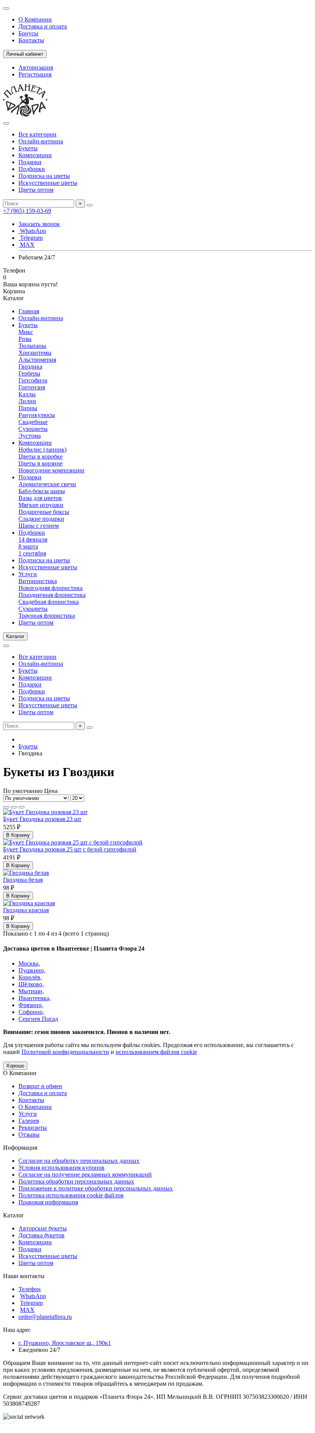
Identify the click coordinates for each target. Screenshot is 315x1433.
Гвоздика (30, 366)
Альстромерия (37, 359)
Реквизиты (32, 1127)
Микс (25, 332)
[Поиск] (89, 205)
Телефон (29, 1289)
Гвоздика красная (26, 910)
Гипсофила (32, 380)
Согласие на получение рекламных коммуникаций (85, 1174)
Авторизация (35, 67)
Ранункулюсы (36, 415)
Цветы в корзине (40, 463)
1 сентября (32, 553)
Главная (28, 311)
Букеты (28, 148)
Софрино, (31, 1012)
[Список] (14, 807)
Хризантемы (34, 352)
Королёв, (30, 977)
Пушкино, (31, 970)
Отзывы (29, 1134)
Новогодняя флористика (50, 588)
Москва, (29, 963)
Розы (25, 339)
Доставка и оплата (42, 26)
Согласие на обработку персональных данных (78, 1160)
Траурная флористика (46, 615)
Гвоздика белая (23, 879)
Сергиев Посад (38, 1019)
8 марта (28, 546)
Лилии (27, 401)
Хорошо (15, 1066)
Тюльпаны (32, 345)
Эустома (29, 435)
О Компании (35, 19)
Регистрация (34, 74)
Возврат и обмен (40, 1086)
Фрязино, (30, 1005)
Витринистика (37, 581)
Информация (20, 1147)
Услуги (27, 574)
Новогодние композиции (51, 470)
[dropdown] (6, 8)
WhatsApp (32, 231)
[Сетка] (6, 807)
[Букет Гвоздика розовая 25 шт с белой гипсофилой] (73, 842)
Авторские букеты (42, 1228)
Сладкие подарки (41, 518)
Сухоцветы (33, 429)
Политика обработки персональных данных (76, 1181)
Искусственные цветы (47, 183)
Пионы (27, 408)
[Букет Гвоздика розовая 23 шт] (45, 812)
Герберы (29, 373)
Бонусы (28, 33)
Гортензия (31, 387)
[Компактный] (21, 807)
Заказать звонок (39, 224)
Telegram (30, 237)
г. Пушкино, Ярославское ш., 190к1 (64, 1343)
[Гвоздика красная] (29, 903)
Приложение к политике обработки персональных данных (95, 1188)
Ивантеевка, (34, 998)
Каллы (27, 394)
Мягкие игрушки (40, 505)
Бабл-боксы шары (41, 491)
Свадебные (33, 422)
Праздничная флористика (52, 595)
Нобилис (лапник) (42, 449)
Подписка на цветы (44, 176)
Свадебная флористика (48, 601)
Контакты (31, 40)
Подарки (29, 162)
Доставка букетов (41, 1235)
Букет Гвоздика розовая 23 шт (42, 819)
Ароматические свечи (47, 484)
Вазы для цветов (40, 498)
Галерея (28, 1120)
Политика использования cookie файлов (71, 1195)
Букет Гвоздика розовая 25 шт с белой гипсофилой (69, 849)
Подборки (31, 169)
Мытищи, (31, 991)
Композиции (35, 155)
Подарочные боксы (43, 512)
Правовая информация (48, 1202)
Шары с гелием (38, 525)
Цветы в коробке (40, 456)
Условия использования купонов (61, 1167)
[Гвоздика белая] (26, 872)
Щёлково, (31, 984)
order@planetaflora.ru (45, 1316)
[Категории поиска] (6, 123)
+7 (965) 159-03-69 (27, 211)
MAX (26, 244)
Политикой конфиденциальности (65, 1052)
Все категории (37, 134)
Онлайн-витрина (40, 141)
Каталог (13, 1215)
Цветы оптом (35, 189)
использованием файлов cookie (156, 1052)
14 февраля (32, 539)
